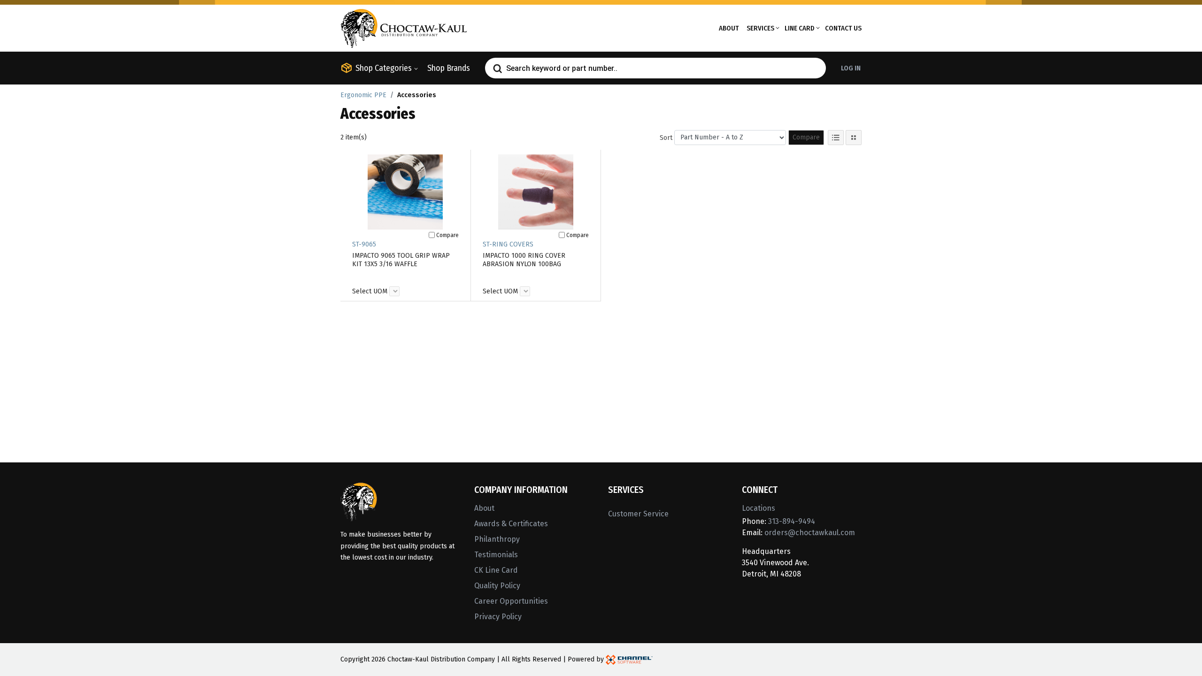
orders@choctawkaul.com (809, 532)
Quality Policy (497, 585)
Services (760, 28)
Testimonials (496, 554)
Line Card (800, 28)
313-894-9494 (791, 521)
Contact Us (843, 28)
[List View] (836, 137)
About (729, 28)
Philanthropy (497, 539)
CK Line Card (496, 570)
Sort (666, 138)
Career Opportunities (511, 601)
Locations (758, 508)
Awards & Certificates (511, 523)
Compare (806, 137)
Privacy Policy (498, 616)
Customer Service (638, 513)
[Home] (403, 27)
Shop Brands (448, 68)
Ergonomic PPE (363, 95)
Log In (851, 68)
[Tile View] (854, 137)
